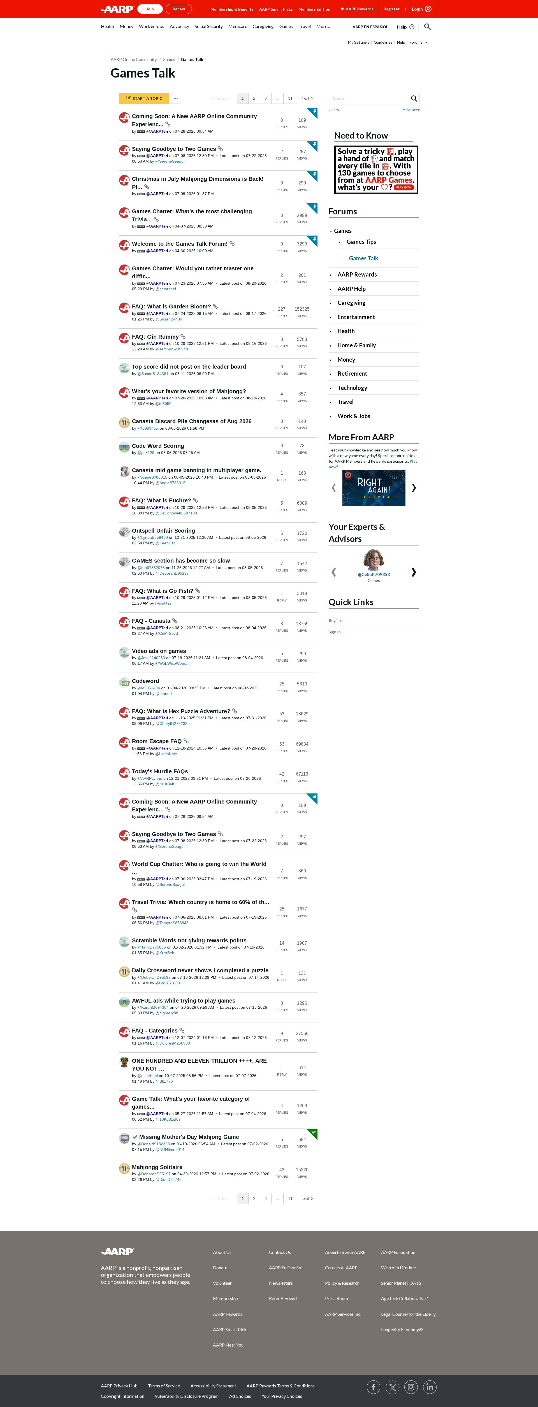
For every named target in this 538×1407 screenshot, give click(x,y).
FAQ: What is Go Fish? (163, 591)
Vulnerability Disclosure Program (187, 1396)
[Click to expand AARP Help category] (333, 289)
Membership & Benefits (232, 9)
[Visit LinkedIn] (430, 1387)
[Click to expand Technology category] (333, 388)
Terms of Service (164, 1385)
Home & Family (357, 345)
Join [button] (150, 8)
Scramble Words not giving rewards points (189, 940)
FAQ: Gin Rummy (156, 337)
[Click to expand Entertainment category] (333, 317)
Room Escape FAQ (158, 741)
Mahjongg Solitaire (157, 1167)
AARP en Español (370, 26)
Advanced (411, 109)
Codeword (145, 681)
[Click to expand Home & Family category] (333, 345)
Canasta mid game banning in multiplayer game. (196, 470)
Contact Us (280, 1252)
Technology (352, 387)
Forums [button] (416, 42)
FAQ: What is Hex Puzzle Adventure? (182, 711)
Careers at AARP (341, 1267)
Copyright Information (122, 1396)
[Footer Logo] (146, 1251)
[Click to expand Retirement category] (333, 374)
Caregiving (352, 302)
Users (334, 109)
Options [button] (175, 98)
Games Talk (363, 258)
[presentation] (333, 485)
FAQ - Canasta (152, 621)
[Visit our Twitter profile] (393, 1387)
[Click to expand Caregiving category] (333, 303)
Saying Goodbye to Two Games (175, 149)
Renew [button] (179, 8)
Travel (346, 401)
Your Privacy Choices (281, 1396)
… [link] (277, 98)
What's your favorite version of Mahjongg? (189, 391)
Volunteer (222, 1283)
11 (290, 98)
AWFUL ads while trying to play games (183, 1001)
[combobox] (374, 98)
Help (401, 42)
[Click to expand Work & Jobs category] (333, 416)
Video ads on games (159, 651)
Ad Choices (240, 1396)
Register (392, 8)
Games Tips (361, 241)
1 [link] (243, 98)
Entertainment (356, 316)
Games (169, 59)
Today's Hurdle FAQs (160, 771)
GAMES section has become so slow (181, 561)
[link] (220, 98)
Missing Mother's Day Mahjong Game (189, 1137)
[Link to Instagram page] (411, 1387)
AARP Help (352, 288)
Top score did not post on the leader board (189, 367)
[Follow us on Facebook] (374, 1387)
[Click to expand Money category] (333, 360)
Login (417, 8)
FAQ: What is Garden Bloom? (172, 306)
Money (346, 359)
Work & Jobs (354, 416)
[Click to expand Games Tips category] (342, 242)
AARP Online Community (134, 59)
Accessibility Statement (213, 1385)
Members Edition (314, 9)
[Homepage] (117, 9)
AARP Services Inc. (343, 1314)
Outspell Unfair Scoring (163, 531)
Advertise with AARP (345, 1252)
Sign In (335, 631)
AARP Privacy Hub (119, 1385)
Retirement (352, 373)
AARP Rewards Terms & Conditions (281, 1385)
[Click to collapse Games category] (331, 231)
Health (346, 330)
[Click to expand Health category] (333, 331)
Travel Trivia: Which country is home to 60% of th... (200, 902)
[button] (428, 27)
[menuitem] (107, 29)
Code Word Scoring (158, 446)
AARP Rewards (357, 274)
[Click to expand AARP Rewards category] (333, 275)
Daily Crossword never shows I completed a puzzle (200, 970)
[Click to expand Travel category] (333, 402)
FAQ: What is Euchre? (162, 500)
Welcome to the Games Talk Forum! (180, 244)
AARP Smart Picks (276, 9)
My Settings (358, 42)
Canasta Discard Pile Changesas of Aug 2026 (192, 421)
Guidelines (383, 42)
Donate (220, 1267)
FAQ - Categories (155, 1030)
